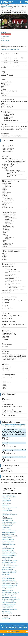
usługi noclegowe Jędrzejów (9, 572)
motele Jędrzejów (6, 564)
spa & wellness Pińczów (8, 534)
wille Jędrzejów (5, 574)
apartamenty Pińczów (7, 520)
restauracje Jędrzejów (7, 569)
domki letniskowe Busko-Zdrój (9, 585)
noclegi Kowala (5, 502)
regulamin (23, 626)
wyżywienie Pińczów (7, 525)
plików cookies (15, 631)
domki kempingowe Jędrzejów (9, 553)
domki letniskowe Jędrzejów (9, 555)
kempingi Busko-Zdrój (7, 590)
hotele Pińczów (5, 527)
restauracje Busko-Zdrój (8, 606)
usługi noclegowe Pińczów (8, 544)
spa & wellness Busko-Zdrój (9, 597)
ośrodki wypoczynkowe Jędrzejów (10, 565)
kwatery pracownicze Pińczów (9, 530)
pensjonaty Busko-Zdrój (8, 601)
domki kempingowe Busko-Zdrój (10, 583)
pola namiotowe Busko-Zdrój (9, 604)
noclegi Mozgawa (6, 500)
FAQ (3, 627)
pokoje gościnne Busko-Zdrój (9, 602)
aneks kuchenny (6, 618)
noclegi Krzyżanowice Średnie (9, 507)
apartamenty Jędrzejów (7, 550)
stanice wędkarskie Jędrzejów (9, 571)
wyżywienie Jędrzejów (7, 557)
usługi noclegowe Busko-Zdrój (9, 609)
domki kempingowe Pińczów (9, 522)
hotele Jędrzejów (6, 559)
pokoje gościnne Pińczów (8, 539)
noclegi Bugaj (5, 505)
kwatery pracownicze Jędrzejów (9, 560)
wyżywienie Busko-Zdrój (8, 587)
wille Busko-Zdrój (6, 611)
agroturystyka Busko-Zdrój (8, 578)
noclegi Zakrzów (6, 498)
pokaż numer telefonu (5, 34)
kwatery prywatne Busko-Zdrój (9, 594)
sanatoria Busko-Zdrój (7, 607)
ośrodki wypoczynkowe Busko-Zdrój (10, 599)
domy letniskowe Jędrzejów (8, 552)
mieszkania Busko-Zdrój (8, 595)
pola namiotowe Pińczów (8, 541)
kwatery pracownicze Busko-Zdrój (10, 592)
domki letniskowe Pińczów (8, 524)
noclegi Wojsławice (6, 503)
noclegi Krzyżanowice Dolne (9, 496)
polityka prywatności (11, 627)
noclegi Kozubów (6, 509)
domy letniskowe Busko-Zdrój (9, 582)
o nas (20, 627)
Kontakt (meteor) (14, 626)
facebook (5, 626)
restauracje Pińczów (7, 542)
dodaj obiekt (16, 629)
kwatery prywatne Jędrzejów (9, 562)
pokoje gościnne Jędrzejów (8, 567)
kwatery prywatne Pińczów (8, 532)
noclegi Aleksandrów (7, 510)
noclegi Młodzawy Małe (8, 495)
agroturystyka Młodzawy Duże (9, 514)
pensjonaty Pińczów (7, 537)
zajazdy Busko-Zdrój (7, 613)
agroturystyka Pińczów (7, 518)
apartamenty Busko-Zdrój (8, 580)
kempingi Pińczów (6, 529)
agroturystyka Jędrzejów (8, 548)
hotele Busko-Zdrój (6, 589)
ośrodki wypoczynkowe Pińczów (10, 536)
